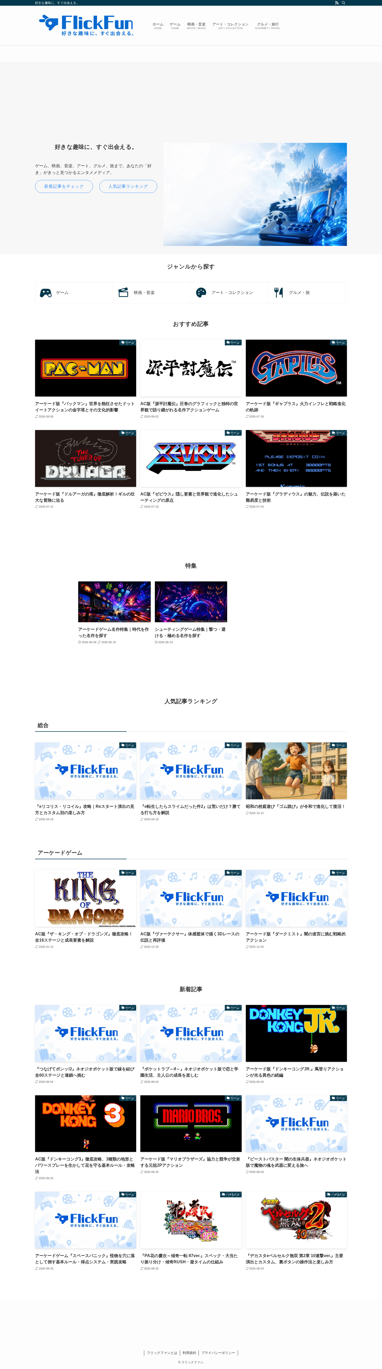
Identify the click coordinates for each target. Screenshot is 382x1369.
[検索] (343, 3)
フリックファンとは (162, 1353)
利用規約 (189, 1353)
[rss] (336, 3)
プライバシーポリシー (218, 1353)
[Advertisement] (191, 106)
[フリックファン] (87, 25)
